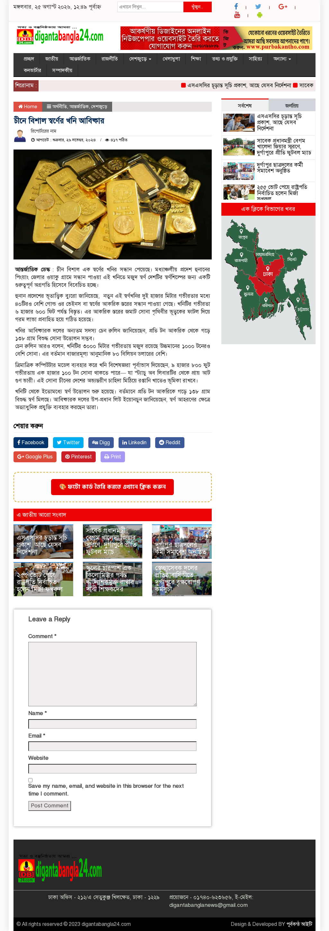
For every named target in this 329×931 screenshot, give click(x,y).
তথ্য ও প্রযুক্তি (225, 59)
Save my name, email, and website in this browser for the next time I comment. (106, 790)
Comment (42, 636)
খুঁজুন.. (197, 7)
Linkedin (137, 442)
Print (115, 457)
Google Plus (38, 457)
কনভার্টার (32, 70)
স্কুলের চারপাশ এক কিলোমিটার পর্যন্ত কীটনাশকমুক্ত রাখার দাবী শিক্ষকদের (110, 578)
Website (38, 758)
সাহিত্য (255, 59)
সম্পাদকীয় (62, 70)
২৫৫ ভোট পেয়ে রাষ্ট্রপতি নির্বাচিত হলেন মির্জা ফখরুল (40, 582)
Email (36, 735)
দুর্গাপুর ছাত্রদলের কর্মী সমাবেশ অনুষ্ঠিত (180, 548)
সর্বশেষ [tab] (245, 106)
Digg (104, 442)
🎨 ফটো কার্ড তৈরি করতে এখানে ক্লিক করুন (112, 487)
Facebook (32, 442)
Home (30, 106)
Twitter (71, 442)
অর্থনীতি (59, 106)
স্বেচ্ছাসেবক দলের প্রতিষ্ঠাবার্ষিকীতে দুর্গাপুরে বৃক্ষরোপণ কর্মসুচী (177, 578)
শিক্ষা (196, 59)
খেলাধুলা (171, 59)
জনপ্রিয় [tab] (291, 106)
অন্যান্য (280, 59)
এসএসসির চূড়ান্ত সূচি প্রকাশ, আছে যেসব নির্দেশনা (228, 85)
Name (37, 713)
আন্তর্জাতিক (79, 59)
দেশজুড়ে (138, 59)
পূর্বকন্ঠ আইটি (299, 924)
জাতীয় (51, 59)
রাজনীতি (110, 59)
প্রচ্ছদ (29, 59)
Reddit (172, 442)
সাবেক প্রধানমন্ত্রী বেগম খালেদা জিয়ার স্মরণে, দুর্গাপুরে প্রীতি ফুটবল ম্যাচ (111, 541)
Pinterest (81, 457)
